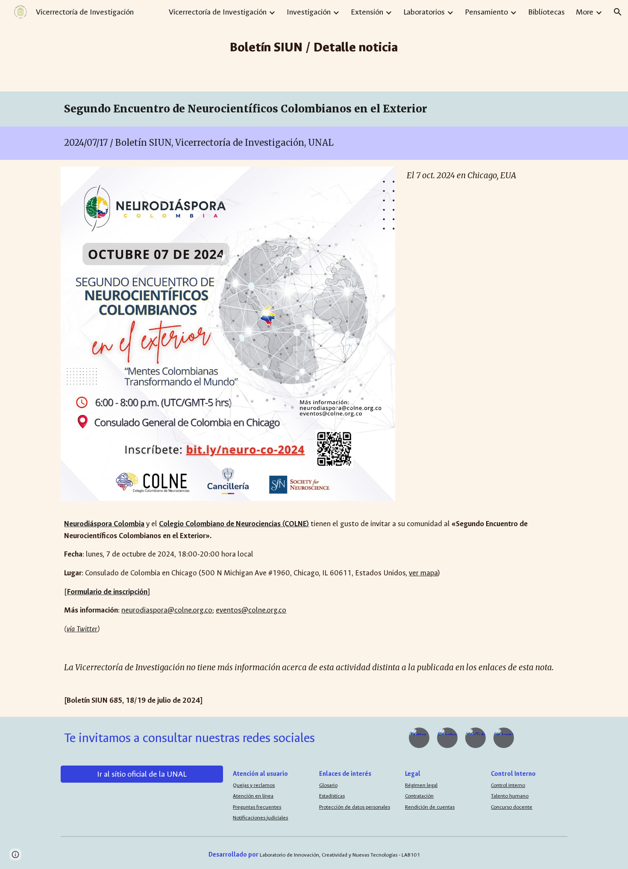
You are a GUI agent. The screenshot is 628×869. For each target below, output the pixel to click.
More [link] (584, 12)
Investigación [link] (309, 12)
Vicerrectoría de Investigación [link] (218, 12)
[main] (314, 46)
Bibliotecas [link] (546, 12)
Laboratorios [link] (424, 12)
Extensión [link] (367, 12)
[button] (617, 12)
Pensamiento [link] (486, 12)
